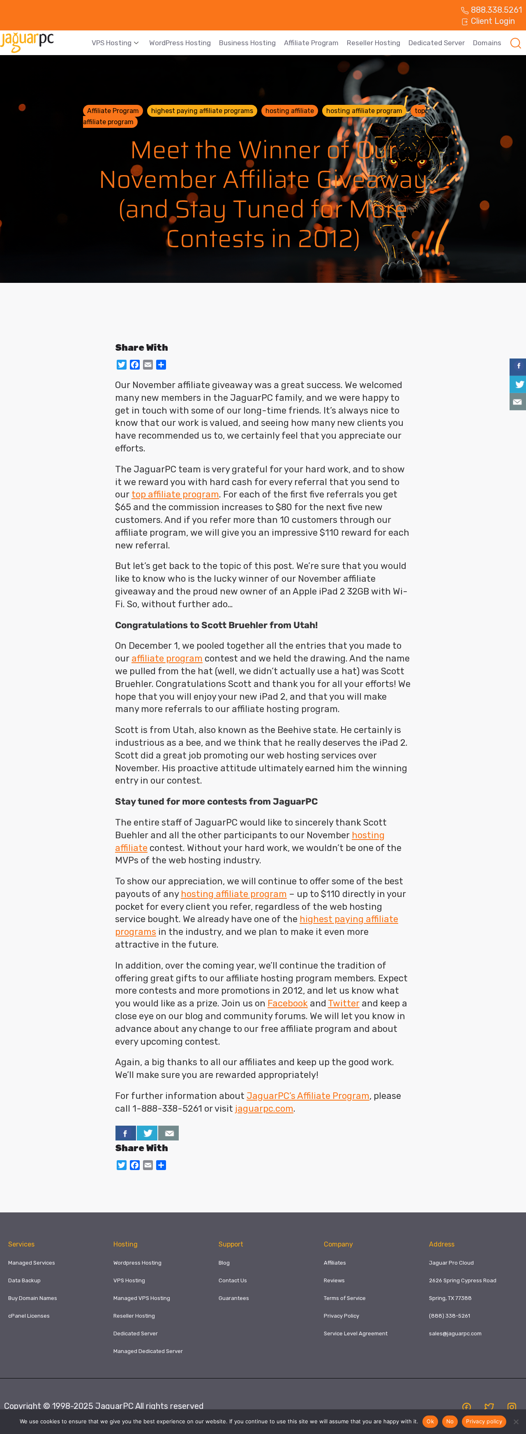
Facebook (288, 1003)
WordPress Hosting (180, 43)
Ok (430, 1421)
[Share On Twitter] (147, 1133)
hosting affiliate (289, 111)
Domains (487, 43)
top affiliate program (175, 494)
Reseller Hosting (373, 43)
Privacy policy (484, 1421)
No (450, 1421)
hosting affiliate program (364, 111)
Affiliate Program (311, 43)
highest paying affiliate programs (202, 111)
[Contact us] (168, 1133)
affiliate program (167, 658)
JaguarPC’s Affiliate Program (308, 1095)
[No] (516, 1422)
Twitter (344, 1003)
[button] (516, 43)
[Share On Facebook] (125, 1133)
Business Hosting (247, 43)
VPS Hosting (112, 43)
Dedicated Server (436, 43)
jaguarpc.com (264, 1108)
